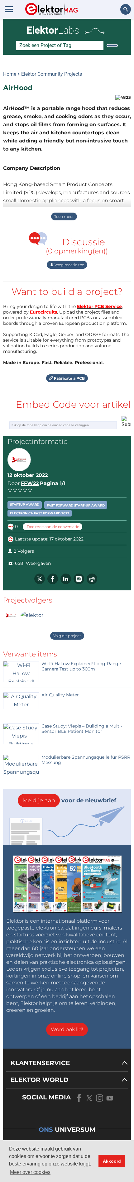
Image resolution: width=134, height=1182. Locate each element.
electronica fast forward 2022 (39, 513)
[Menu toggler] (8, 9)
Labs (52, 30)
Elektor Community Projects (51, 74)
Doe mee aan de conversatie (52, 526)
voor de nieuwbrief (69, 800)
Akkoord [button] (112, 1161)
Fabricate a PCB (69, 378)
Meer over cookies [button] (30, 1172)
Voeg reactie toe (69, 264)
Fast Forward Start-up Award (76, 505)
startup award (24, 504)
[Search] (112, 45)
